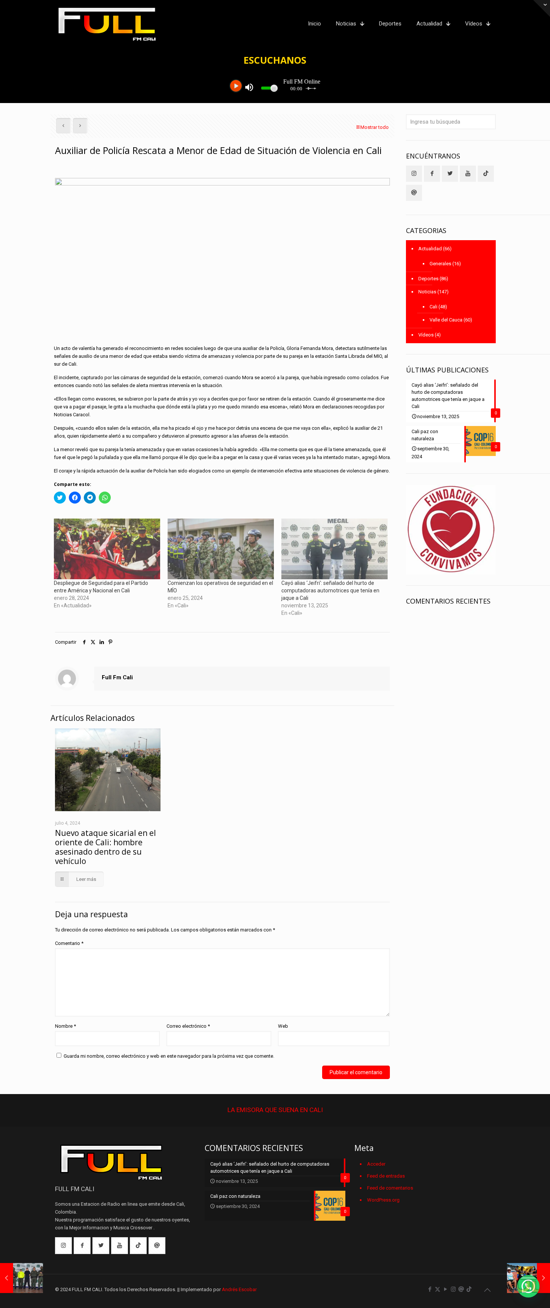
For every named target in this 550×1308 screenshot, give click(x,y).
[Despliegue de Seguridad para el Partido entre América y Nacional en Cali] (107, 549)
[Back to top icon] (487, 1290)
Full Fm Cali (117, 677)
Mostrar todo (374, 127)
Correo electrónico (188, 1026)
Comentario (69, 943)
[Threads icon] (461, 1289)
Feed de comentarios (390, 1188)
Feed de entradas (386, 1176)
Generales (440, 263)
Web (283, 1026)
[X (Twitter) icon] (437, 1289)
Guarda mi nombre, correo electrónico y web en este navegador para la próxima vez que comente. (169, 1056)
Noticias (427, 291)
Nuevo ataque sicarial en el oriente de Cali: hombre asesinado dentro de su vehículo (105, 847)
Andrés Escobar (239, 1289)
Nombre (65, 1026)
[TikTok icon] (469, 1289)
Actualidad (430, 248)
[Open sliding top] (541, 8)
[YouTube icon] (445, 1289)
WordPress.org (383, 1200)
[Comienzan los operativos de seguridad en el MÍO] (221, 549)
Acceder (376, 1164)
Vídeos (426, 335)
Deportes (428, 278)
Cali (433, 306)
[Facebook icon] (430, 1289)
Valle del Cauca (446, 320)
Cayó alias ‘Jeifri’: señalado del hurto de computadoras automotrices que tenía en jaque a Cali (330, 590)
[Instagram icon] (453, 1289)
